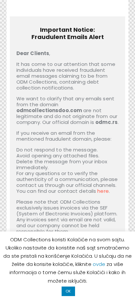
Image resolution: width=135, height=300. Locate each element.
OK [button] (68, 291)
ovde (100, 264)
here (102, 191)
